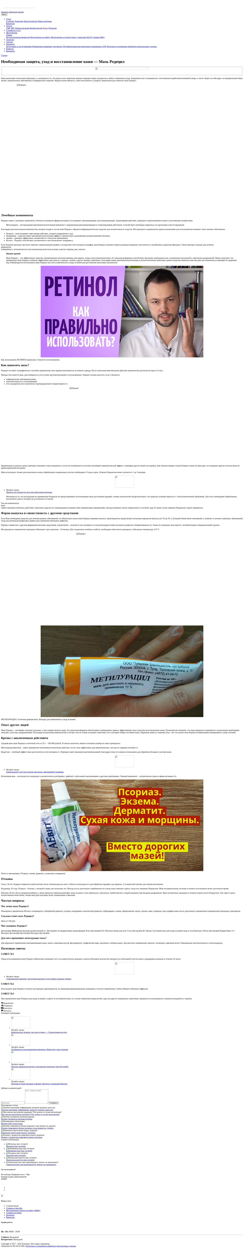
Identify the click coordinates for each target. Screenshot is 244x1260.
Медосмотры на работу (40, 37)
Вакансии (10, 24)
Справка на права (13, 1213)
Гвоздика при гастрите (16, 1155)
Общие (9, 35)
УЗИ (8, 28)
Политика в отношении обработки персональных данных (132, 46)
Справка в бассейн (14, 1208)
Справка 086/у (98, 37)
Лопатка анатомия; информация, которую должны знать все (27, 1110)
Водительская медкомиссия (18, 37)
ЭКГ (12, 28)
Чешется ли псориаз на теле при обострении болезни (29, 492)
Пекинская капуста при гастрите (20, 1160)
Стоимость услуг (13, 30)
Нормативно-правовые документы (47, 46)
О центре (10, 21)
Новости (10, 49)
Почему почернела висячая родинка (16, 1119)
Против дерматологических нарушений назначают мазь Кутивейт (39, 1067)
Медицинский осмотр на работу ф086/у (23, 1210)
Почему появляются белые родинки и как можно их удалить (27, 1128)
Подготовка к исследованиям (19, 46)
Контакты (10, 51)
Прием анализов (22, 28)
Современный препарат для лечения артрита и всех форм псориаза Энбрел (38, 979)
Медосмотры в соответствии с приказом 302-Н (71, 37)
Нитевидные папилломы (12, 1124)
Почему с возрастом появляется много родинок (21, 1137)
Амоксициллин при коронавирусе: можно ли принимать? (31, 1164)
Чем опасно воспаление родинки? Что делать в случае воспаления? (30, 1114)
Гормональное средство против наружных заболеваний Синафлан (35, 772)
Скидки (9, 42)
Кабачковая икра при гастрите (19, 1151)
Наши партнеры (45, 21)
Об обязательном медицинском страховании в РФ (84, 46)
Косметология (36, 28)
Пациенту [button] (10, 44)
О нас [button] (8, 19)
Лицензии (19, 21)
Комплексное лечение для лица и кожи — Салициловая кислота (39, 1032)
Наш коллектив (30, 21)
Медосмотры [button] (11, 33)
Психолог (52, 28)
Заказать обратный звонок (12, 12)
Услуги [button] (9, 26)
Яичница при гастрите (16, 1146)
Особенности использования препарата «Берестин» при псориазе (39, 1049)
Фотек (45, 28)
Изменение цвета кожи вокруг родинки (18, 1133)
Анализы (10, 40)
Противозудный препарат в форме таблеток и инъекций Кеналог (39, 1084)
